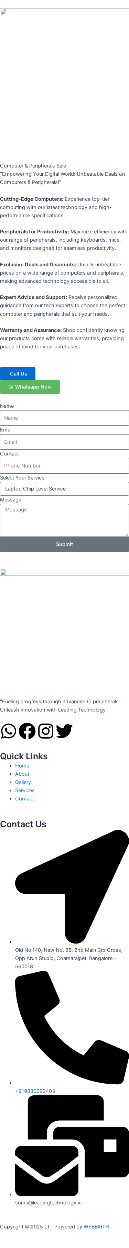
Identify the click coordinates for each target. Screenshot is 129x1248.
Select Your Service (22, 478)
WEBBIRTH (96, 1227)
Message (10, 500)
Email (6, 430)
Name (7, 406)
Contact (9, 454)
